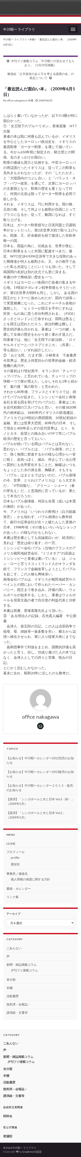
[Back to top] (71, 1147)
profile (15, 857)
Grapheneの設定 (32, 1151)
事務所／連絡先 (17, 873)
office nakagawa (16, 100)
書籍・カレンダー (18, 888)
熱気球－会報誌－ (18, 1004)
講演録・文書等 (17, 1012)
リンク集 (12, 897)
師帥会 (7, 1116)
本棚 (30, 100)
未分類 (11, 979)
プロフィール (15, 852)
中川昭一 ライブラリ (19, 29)
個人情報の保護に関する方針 (30, 879)
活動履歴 (12, 996)
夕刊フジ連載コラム (24, 970)
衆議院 (7, 1136)
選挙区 (15, 864)
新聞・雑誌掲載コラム (21, 964)
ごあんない (14, 948)
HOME (11, 843)
